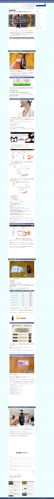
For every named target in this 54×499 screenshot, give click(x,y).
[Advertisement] (22, 44)
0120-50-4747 (15, 124)
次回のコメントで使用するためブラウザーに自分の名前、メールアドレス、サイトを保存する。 (21, 466)
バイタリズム (38, 18)
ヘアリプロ (38, 21)
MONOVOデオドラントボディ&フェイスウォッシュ (16, 393)
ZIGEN (37, 11)
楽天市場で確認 (23, 318)
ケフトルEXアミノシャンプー (40, 14)
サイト (10, 465)
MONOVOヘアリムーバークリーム (14, 394)
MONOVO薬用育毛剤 (14, 297)
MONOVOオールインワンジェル (14, 387)
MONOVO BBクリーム (14, 302)
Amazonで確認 (18, 318)
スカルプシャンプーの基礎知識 (39, 27)
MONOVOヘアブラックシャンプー (13, 474)
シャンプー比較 (38, 24)
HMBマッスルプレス (14, 295)
